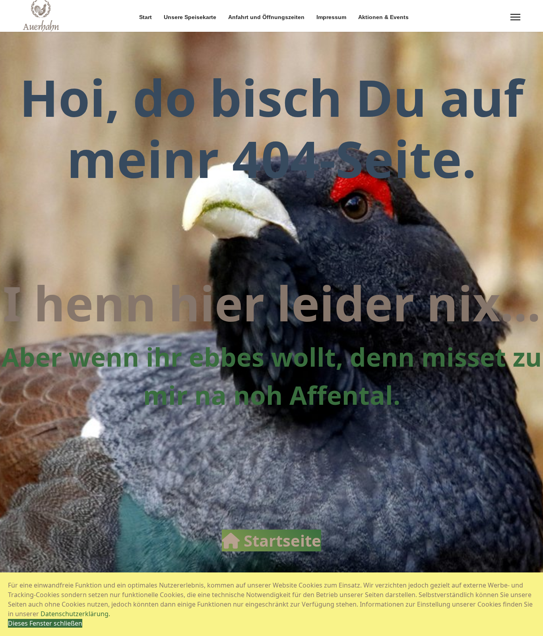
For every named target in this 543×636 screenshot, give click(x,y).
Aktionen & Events (383, 17)
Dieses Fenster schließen (45, 623)
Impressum (331, 17)
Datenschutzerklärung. (75, 613)
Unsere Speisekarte (190, 17)
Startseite (280, 540)
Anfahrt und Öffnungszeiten (266, 17)
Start (145, 17)
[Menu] (515, 17)
